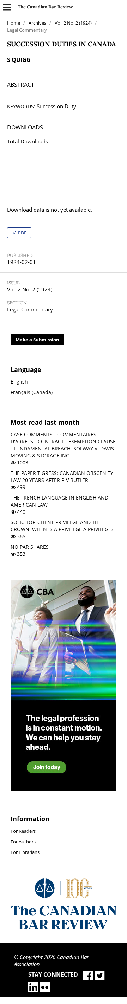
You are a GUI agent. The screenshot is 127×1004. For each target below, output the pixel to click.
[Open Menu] (7, 7)
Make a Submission (37, 339)
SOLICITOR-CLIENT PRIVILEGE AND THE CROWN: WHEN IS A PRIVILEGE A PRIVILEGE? (62, 526)
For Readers (23, 831)
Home (13, 23)
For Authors (23, 841)
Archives (37, 23)
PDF (21, 233)
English (19, 381)
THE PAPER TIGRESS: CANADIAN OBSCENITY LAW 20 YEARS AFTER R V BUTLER (62, 476)
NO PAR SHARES (30, 546)
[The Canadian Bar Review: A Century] (63, 927)
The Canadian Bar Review (45, 7)
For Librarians (25, 852)
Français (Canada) (32, 392)
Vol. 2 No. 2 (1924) (73, 23)
